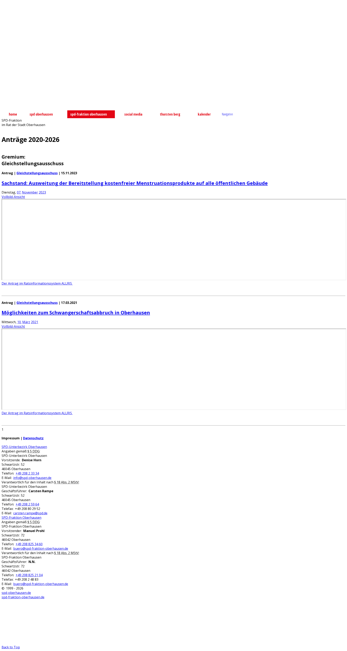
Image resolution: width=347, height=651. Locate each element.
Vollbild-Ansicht (13, 197)
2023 (42, 192)
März (26, 322)
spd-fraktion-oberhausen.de (23, 597)
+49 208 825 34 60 (29, 544)
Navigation (227, 114)
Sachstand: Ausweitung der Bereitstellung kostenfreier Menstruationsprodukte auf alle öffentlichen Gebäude (135, 183)
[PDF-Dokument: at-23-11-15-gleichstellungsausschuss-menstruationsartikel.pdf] (174, 239)
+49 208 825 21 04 (29, 575)
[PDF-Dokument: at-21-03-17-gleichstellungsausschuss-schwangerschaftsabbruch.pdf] (174, 369)
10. (19, 322)
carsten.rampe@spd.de (30, 513)
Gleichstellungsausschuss (37, 173)
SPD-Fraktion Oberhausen (21, 517)
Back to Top (11, 647)
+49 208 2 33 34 (27, 473)
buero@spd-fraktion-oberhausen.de (40, 548)
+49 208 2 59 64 (27, 504)
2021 (34, 322)
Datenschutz (33, 438)
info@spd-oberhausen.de (32, 478)
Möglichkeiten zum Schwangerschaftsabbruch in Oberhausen (76, 312)
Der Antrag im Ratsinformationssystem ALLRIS (37, 283)
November (30, 192)
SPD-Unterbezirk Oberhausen (24, 447)
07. (19, 192)
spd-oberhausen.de (16, 593)
